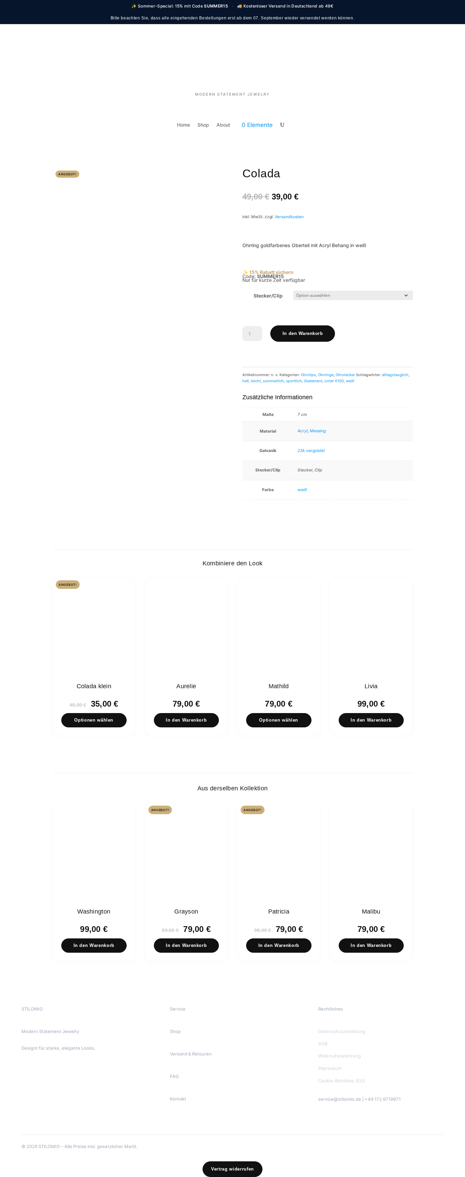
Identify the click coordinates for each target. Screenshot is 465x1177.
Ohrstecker (345, 374)
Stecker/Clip (268, 296)
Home (183, 125)
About (223, 125)
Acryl (303, 430)
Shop (203, 125)
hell (245, 380)
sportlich (294, 380)
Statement (313, 380)
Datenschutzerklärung (341, 1031)
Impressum (329, 1068)
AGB (322, 1043)
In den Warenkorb (303, 333)
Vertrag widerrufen (232, 1169)
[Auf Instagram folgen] (351, 1128)
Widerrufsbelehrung (339, 1056)
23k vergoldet (311, 450)
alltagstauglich (395, 374)
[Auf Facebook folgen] (335, 1128)
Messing (318, 430)
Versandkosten (289, 216)
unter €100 (334, 380)
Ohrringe (326, 374)
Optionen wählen (93, 720)
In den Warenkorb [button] (186, 720)
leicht (256, 380)
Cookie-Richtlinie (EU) (341, 1080)
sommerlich (273, 380)
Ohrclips (308, 374)
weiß (350, 380)
